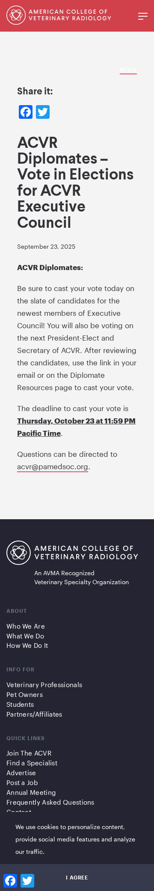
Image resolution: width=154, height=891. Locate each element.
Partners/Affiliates (34, 714)
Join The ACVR (28, 753)
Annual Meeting (31, 792)
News (128, 70)
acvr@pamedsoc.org (52, 466)
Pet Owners (24, 694)
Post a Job (22, 782)
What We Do (25, 636)
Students (20, 704)
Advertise (21, 772)
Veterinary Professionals (44, 684)
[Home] (72, 554)
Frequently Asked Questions (50, 802)
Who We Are (25, 626)
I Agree (77, 877)
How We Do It (27, 645)
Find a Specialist (31, 763)
